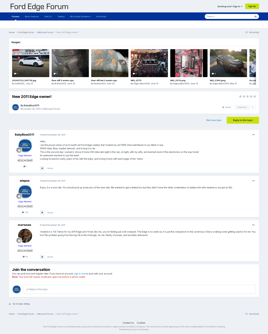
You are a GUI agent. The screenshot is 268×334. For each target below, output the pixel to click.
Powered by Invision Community (134, 329)
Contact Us (128, 322)
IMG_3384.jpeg (218, 80)
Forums (15, 16)
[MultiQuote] (42, 168)
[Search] (255, 16)
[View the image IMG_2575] (149, 63)
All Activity (101, 16)
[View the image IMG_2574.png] (189, 63)
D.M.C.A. (48, 16)
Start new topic (214, 120)
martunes (24, 224)
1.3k (26, 212)
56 (26, 256)
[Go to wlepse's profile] (25, 192)
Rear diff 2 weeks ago (63, 80)
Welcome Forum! (51, 109)
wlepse (24, 180)
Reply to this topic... (39, 289)
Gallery (61, 16)
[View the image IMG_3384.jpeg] (228, 63)
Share (227, 107)
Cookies (141, 322)
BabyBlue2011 (31, 105)
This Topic (243, 16)
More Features (32, 16)
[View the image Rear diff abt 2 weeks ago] (109, 63)
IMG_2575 (136, 80)
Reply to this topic (243, 120)
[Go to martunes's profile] (25, 236)
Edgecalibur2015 (142, 83)
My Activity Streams (80, 16)
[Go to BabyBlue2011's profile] (15, 107)
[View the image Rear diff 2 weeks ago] (70, 63)
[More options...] (253, 135)
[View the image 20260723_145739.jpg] (30, 63)
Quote (50, 168)
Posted (52, 134)
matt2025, (20, 83)
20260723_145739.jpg (24, 80)
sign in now (80, 273)
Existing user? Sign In (229, 6)
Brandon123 (60, 83)
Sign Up (252, 6)
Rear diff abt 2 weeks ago (104, 80)
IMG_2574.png (177, 80)
